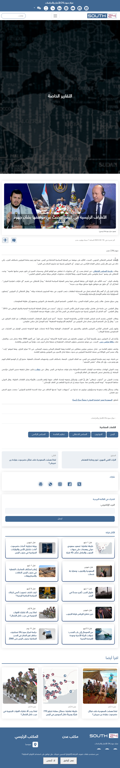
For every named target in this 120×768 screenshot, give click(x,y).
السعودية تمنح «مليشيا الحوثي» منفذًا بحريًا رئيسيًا (92, 400)
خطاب (37, 369)
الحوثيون (98, 434)
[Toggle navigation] (55, 16)
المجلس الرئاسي (38, 434)
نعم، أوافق (69, 760)
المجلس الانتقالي (80, 434)
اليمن (112, 434)
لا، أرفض (50, 760)
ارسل (60, 518)
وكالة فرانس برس (107, 342)
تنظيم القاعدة (59, 434)
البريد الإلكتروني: (107, 505)
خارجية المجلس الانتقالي (103, 271)
